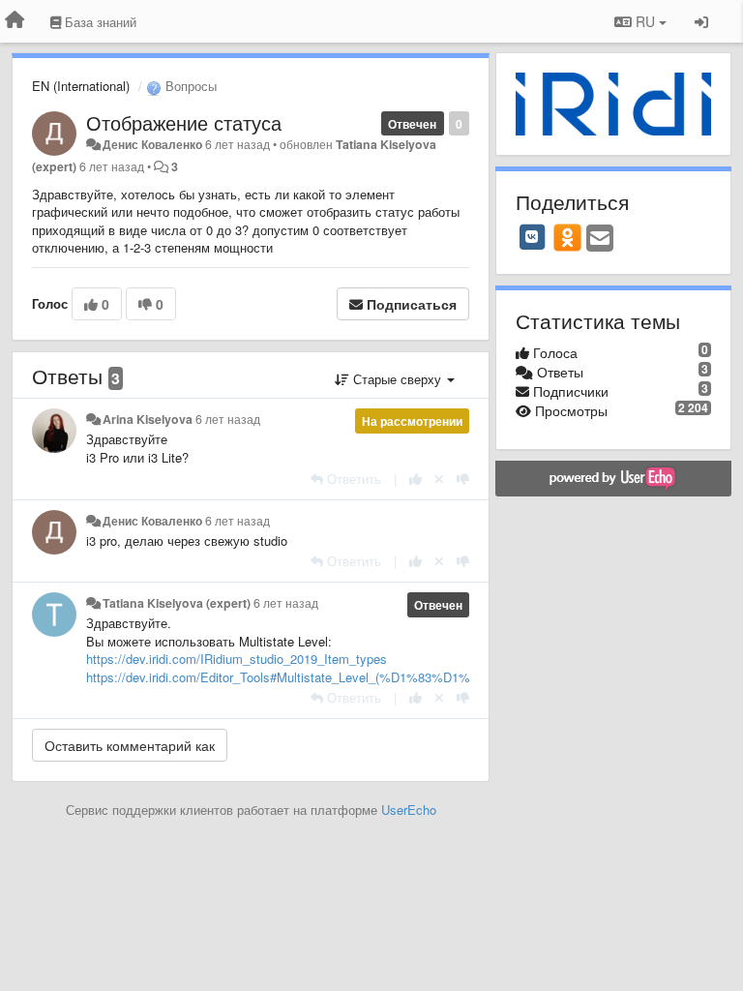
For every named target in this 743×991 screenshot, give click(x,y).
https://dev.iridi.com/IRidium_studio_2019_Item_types (236, 658)
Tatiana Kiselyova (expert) (177, 603)
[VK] (532, 237)
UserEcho (408, 809)
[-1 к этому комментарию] (463, 478)
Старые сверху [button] (397, 379)
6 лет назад (227, 419)
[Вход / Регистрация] (701, 21)
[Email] (599, 239)
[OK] (567, 237)
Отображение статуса (184, 122)
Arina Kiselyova (148, 419)
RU (645, 21)
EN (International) (81, 85)
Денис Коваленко (152, 144)
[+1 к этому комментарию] (415, 478)
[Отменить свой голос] (439, 478)
